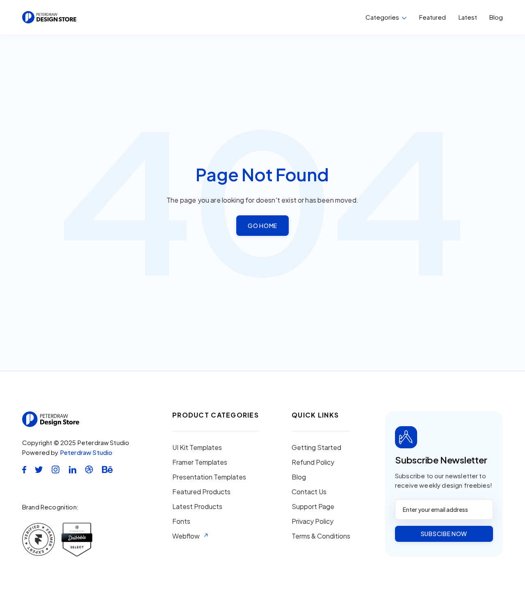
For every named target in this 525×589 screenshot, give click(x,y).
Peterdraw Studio (86, 452)
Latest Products (197, 506)
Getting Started (316, 447)
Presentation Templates (209, 477)
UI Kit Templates (197, 447)
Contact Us (309, 491)
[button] (386, 17)
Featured (432, 17)
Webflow (186, 536)
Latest (468, 17)
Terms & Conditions (321, 536)
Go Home (262, 225)
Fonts (181, 521)
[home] (49, 17)
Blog (496, 17)
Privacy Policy (312, 521)
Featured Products (201, 491)
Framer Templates (199, 462)
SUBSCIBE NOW (444, 533)
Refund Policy (313, 462)
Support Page (313, 506)
